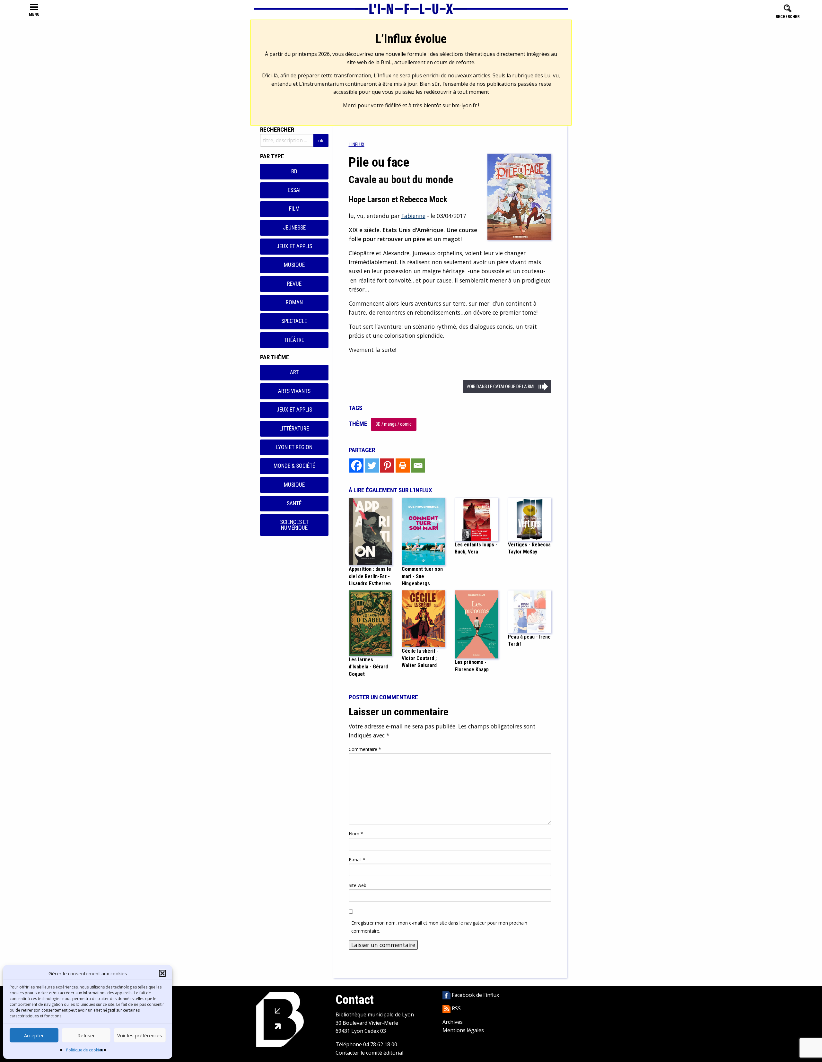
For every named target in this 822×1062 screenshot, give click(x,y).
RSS (455, 1008)
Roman (294, 302)
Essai (294, 190)
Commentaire (365, 749)
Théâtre (294, 340)
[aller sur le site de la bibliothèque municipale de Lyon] (280, 1019)
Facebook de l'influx (474, 994)
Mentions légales (463, 1030)
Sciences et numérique (294, 525)
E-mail (357, 860)
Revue (294, 284)
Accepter (34, 1035)
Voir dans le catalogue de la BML (501, 386)
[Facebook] (356, 465)
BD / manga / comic (394, 424)
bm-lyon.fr (464, 105)
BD (294, 171)
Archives (452, 1021)
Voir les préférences (139, 1035)
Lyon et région (294, 447)
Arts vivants (294, 391)
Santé (294, 503)
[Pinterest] (387, 465)
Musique (294, 265)
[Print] (403, 465)
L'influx (356, 144)
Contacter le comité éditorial (369, 1052)
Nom (356, 834)
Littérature (294, 428)
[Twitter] (372, 465)
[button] (162, 973)
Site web (357, 885)
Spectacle (294, 321)
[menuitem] (356, 144)
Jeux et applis (294, 246)
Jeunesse (294, 227)
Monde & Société (294, 466)
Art (294, 372)
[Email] (418, 465)
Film (294, 208)
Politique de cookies (84, 1050)
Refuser (86, 1035)
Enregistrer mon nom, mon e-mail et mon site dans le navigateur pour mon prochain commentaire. (439, 927)
